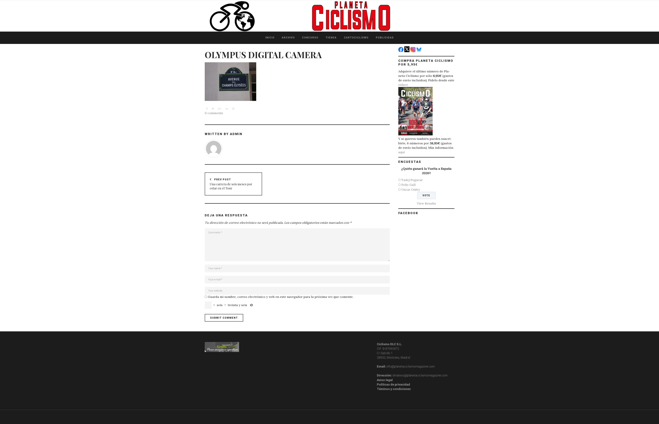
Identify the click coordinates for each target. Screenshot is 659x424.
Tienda (331, 37)
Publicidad (385, 37)
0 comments (214, 113)
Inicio (270, 37)
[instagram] (413, 51)
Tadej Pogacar (412, 180)
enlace (403, 85)
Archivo (288, 37)
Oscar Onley (410, 189)
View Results (426, 203)
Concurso (310, 37)
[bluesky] (419, 51)
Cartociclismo (356, 37)
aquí (401, 152)
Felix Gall (408, 185)
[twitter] (407, 51)
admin (236, 134)
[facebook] (401, 51)
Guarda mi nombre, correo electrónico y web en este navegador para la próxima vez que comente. (280, 297)
